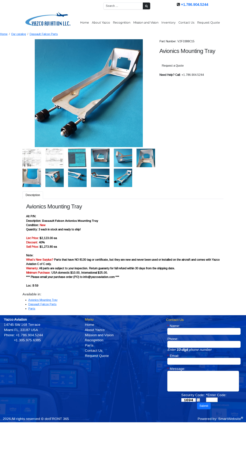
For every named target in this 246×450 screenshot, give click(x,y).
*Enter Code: (216, 395)
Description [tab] (33, 195)
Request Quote (208, 22)
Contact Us (186, 22)
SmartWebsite (230, 419)
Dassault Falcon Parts (44, 34)
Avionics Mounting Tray (42, 300)
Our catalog (18, 34)
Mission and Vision (145, 22)
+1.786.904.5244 (194, 4)
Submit (203, 405)
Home (84, 22)
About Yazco (101, 22)
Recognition (121, 22)
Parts (31, 308)
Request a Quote (173, 65)
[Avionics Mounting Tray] (89, 93)
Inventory (168, 22)
